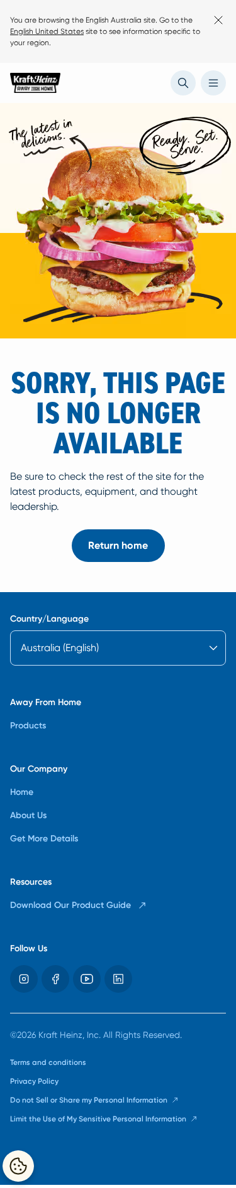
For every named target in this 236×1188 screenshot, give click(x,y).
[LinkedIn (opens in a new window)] (118, 979)
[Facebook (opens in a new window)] (55, 979)
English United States (47, 31)
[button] (183, 82)
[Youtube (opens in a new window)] (87, 979)
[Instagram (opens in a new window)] (24, 979)
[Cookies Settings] (18, 1166)
